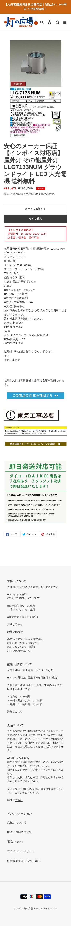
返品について (15, 841)
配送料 (14, 194)
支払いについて (16, 822)
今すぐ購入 (35, 218)
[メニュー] (65, 22)
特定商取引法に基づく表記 (23, 861)
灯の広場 (28, 908)
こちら (19, 624)
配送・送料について (19, 832)
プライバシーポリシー (21, 851)
